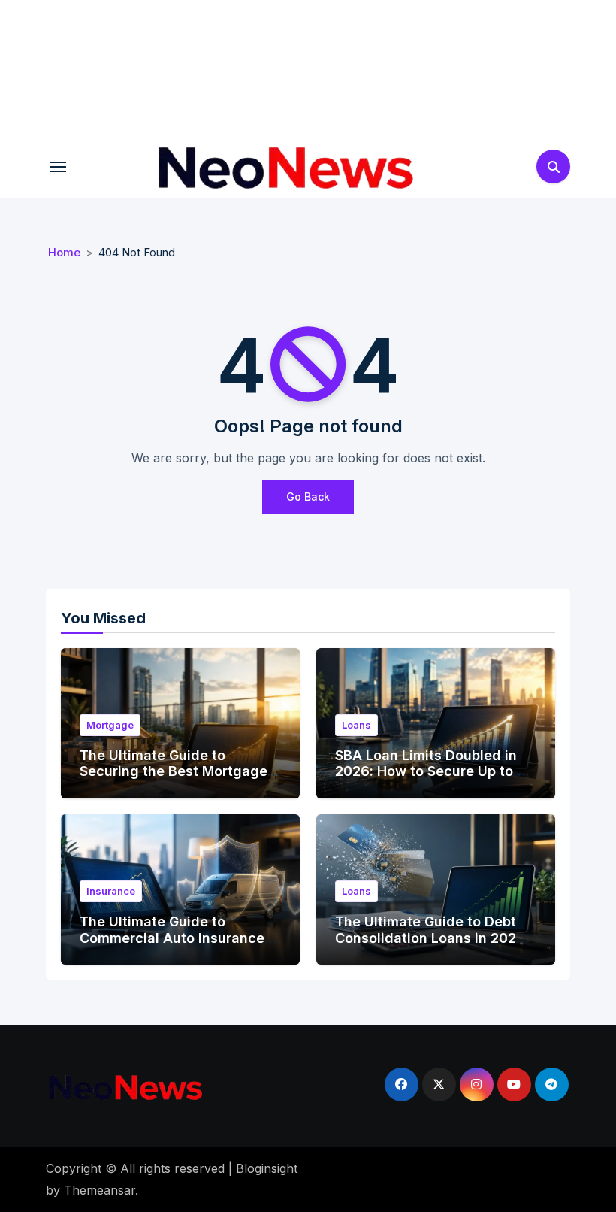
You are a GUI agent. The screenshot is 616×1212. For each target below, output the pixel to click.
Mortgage (110, 725)
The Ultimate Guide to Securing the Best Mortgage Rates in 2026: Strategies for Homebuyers (175, 779)
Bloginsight (266, 1168)
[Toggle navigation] (58, 167)
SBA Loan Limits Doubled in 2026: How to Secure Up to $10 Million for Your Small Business (426, 779)
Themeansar (99, 1190)
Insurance (110, 891)
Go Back (308, 496)
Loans (356, 725)
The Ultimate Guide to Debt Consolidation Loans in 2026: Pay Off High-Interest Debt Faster (432, 946)
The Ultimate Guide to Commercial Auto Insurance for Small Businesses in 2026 (176, 938)
